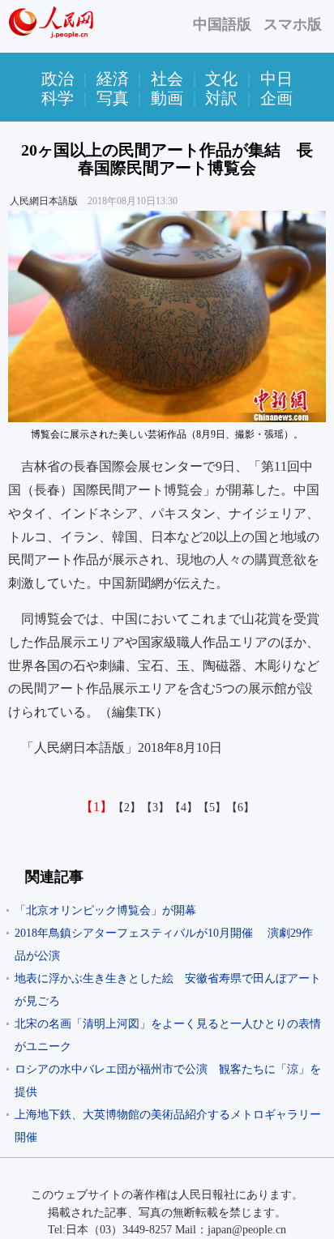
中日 (276, 79)
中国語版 (222, 24)
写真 (112, 98)
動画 (167, 98)
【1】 (96, 807)
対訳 (221, 98)
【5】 (212, 807)
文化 (221, 79)
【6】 (240, 807)
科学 (57, 98)
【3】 (155, 807)
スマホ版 (292, 24)
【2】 (127, 807)
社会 (167, 79)
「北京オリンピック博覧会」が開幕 (105, 910)
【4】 (183, 807)
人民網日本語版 (44, 201)
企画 (276, 98)
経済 (112, 79)
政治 (57, 79)
